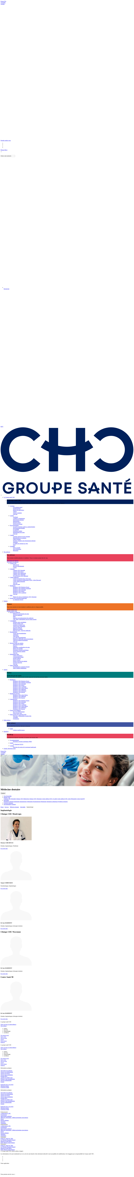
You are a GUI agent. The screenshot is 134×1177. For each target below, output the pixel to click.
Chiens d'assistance (17, 655)
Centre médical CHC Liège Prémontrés (67, 798)
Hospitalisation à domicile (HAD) (21, 666)
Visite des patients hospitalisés (20, 640)
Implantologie (23, 801)
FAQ (14, 545)
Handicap (6, 731)
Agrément (15, 517)
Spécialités (22, 807)
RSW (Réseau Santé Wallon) (8, 1142)
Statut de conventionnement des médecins (23, 618)
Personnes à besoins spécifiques (21, 650)
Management (16, 521)
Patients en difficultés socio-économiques (23, 639)
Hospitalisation (13, 632)
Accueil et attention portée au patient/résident (24, 526)
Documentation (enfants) (10, 804)
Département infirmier (18, 520)
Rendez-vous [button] (7, 797)
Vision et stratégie (17, 513)
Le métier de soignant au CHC (20, 543)
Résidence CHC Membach (19, 690)
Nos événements (17, 549)
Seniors (5, 669)
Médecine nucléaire (18, 629)
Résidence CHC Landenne (19, 592)
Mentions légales (5, 1086)
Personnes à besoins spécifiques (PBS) (22, 741)
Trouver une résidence (15, 710)
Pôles (14, 616)
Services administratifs (6, 1080)
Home (2, 807)
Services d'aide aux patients (16, 643)
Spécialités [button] (6, 800)
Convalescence (13, 699)
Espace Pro (3, 1)
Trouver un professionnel (7, 1072)
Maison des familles (18, 648)
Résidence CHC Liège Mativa (20, 688)
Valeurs (15, 511)
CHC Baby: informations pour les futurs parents (24, 619)
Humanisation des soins (19, 532)
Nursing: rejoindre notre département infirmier (24, 540)
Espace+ (15, 646)
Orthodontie (30, 801)
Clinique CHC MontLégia (19, 573)
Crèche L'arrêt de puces (19, 730)
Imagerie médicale (17, 627)
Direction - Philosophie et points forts (22, 716)
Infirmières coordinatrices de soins (21, 647)
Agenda (2, 4)
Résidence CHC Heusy (19, 591)
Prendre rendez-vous (12, 609)
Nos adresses (7, 552)
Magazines (15, 550)
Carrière (12, 535)
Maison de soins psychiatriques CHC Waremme (24, 597)
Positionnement (17, 508)
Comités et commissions (19, 518)
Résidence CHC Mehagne (19, 689)
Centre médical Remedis (19, 581)
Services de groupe (17, 524)
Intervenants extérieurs (6, 1116)
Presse (2, 1119)
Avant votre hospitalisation (19, 633)
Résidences (12, 585)
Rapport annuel (17, 522)
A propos (12, 506)
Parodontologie (37, 801)
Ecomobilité (16, 529)
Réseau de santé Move (18, 510)
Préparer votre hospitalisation (8, 1079)
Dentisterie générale (9, 801)
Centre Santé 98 (81, 798)
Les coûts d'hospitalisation (19, 637)
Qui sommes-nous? (17, 507)
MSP (11, 595)
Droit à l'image (16, 660)
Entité (11, 728)
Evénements (16, 718)
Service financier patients (19, 651)
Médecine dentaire (14, 807)
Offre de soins (4, 1038)
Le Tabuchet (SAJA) (18, 599)
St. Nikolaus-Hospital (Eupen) (8, 1140)
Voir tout (15, 514)
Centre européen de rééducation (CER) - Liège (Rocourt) (27, 580)
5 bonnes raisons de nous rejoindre (21, 536)
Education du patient (18, 644)
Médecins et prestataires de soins (21, 613)
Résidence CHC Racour (19, 692)
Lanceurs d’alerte (5, 1087)
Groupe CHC (13, 563)
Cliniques (12, 569)
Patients (6, 601)
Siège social (16, 564)
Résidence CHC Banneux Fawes (21, 587)
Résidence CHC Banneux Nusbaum (22, 588)
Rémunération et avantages (19, 538)
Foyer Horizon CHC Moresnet (20, 576)
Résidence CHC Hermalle (19, 590)
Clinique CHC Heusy (18, 571)
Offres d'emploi (17, 539)
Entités (11, 743)
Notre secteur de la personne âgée (18, 714)
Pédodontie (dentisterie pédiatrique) (49, 801)
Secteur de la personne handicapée (18, 598)
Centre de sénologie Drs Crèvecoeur (22, 578)
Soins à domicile (14, 665)
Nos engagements (14, 525)
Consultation (13, 620)
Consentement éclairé (18, 657)
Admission (15, 634)
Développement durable (19, 528)
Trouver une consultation (19, 626)
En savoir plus (4, 848)
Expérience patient (17, 531)
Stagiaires (15, 542)
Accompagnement (14, 740)
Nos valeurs (3, 1026)
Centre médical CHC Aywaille (49, 798)
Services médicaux (17, 615)
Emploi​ (2, 1081)
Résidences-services (15, 693)
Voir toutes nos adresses (12, 560)
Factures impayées (17, 662)
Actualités (3, 2)
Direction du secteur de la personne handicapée (24, 747)
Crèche (15, 567)
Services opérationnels (18, 566)
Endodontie (17, 801)
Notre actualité (16, 547)
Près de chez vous (17, 713)
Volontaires (3, 1123)
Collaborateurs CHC (6, 1113)
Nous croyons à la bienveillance (8, 1024)
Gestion (12, 515)
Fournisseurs (4, 1114)
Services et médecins (15, 612)
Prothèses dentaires (63, 801)
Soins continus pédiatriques (19, 668)
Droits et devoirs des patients (20, 661)
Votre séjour (16, 636)
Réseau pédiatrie (5, 1120)
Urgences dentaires (8, 803)
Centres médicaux (14, 577)
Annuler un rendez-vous (19, 625)
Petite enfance (7, 720)
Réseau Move (4, 150)
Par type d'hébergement (19, 711)
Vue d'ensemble (7, 796)
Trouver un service (5, 1073)
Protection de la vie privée (7, 1084)
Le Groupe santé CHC (9, 497)
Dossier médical (17, 658)
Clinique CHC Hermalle (19, 570)
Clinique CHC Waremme (19, 574)
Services (7, 807)
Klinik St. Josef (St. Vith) (7, 1138)
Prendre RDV (4, 1076)
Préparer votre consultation (19, 622)
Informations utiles (14, 654)
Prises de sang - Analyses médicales (21, 630)
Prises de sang (16, 584)
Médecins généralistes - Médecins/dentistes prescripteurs (14, 1117)
